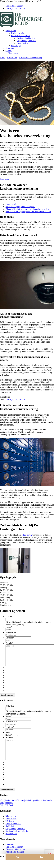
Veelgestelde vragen (14, 6)
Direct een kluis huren (15, 849)
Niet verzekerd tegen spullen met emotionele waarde (28, 211)
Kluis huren (11, 30)
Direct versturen (7, 695)
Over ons (10, 48)
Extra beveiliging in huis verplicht (20, 206)
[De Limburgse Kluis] (21, 26)
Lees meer (4, 179)
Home (2, 57)
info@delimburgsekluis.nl (31, 800)
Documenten (22, 43)
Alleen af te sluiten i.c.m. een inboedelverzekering (27, 209)
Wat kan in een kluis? (20, 35)
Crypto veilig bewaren (26, 40)
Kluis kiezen (11, 818)
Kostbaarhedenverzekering (30, 57)
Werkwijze (15, 45)
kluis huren (27, 535)
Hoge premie (11, 204)
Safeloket (10, 826)
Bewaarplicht (11, 833)
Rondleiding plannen (15, 852)
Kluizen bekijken (18, 33)
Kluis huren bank (13, 823)
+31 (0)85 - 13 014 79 (15, 8)
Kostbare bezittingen (26, 38)
